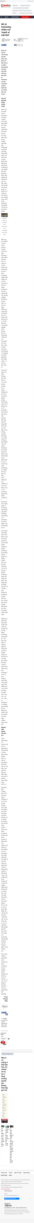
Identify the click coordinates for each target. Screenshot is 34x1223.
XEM (3, 1042)
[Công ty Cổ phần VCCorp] (8, 1205)
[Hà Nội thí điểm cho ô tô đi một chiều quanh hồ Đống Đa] (2, 1126)
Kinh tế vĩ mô (17, 1172)
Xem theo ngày (3, 1034)
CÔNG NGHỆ (5, 19)
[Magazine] (2, 1)
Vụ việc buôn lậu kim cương (25, 13)
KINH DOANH (25, 17)
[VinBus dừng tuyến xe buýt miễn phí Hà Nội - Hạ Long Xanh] (7, 1126)
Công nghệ (4, 1175)
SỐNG (12, 19)
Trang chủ (4, 1172)
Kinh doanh (15, 40)
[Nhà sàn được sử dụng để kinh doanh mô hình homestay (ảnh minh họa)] (4, 215)
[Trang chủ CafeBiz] (1, 17)
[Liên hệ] (15, 45)
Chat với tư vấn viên (11, 1199)
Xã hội (10, 1172)
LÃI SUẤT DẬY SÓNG (25, 5)
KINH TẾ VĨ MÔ (15, 17)
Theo (5, 1006)
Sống (10, 1175)
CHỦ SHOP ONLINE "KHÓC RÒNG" (20, 8)
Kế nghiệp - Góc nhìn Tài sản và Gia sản (22, 10)
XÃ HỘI (6, 17)
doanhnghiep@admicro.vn (13, 1195)
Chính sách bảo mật (5, 1189)
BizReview (15, 5)
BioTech (14, 13)
